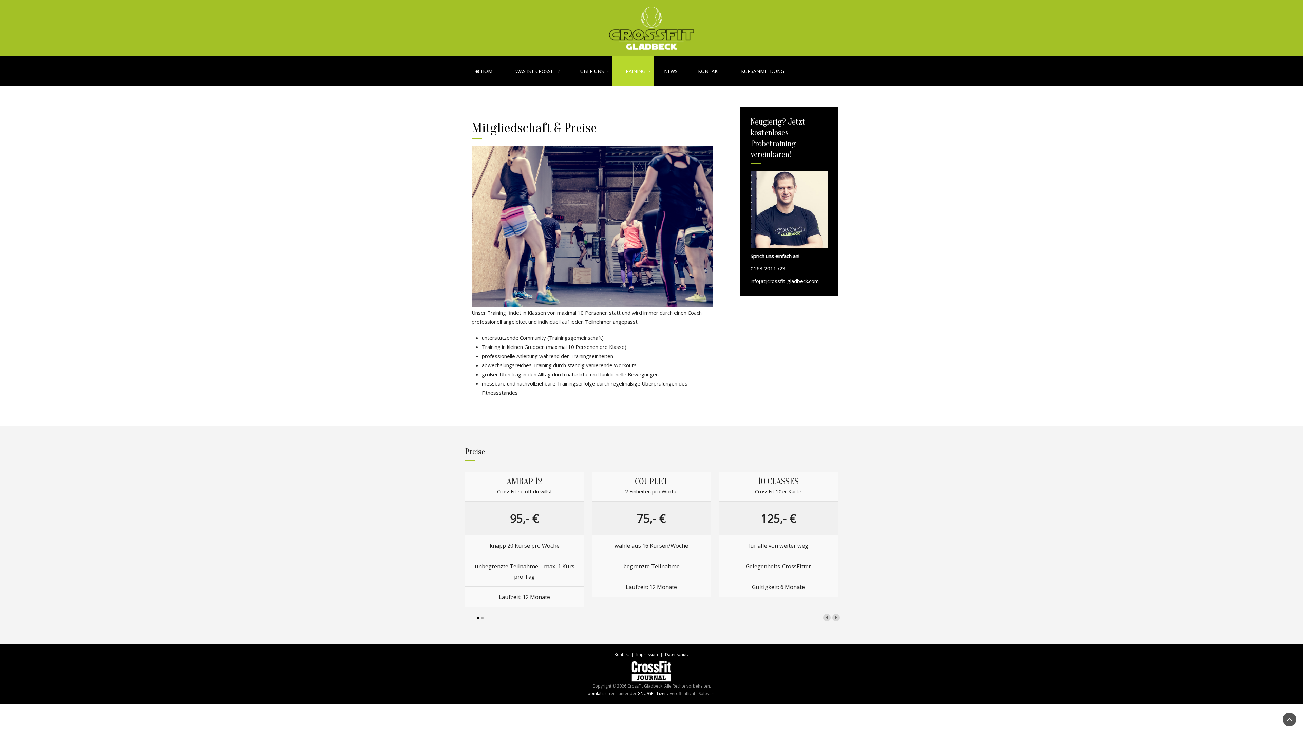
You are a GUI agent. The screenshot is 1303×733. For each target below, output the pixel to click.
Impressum (647, 654)
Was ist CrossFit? (537, 71)
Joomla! (594, 693)
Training (634, 71)
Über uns (592, 71)
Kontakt (709, 71)
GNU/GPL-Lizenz (653, 693)
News (671, 71)
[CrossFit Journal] (651, 671)
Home (487, 71)
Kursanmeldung (762, 71)
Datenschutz (677, 654)
